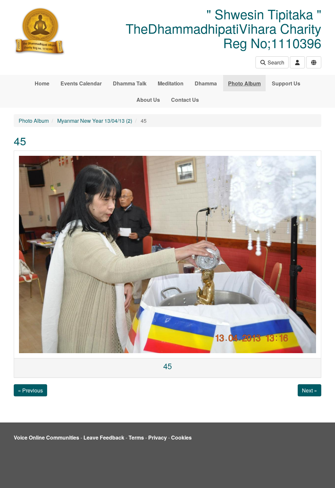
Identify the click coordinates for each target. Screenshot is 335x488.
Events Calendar (81, 83)
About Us (148, 99)
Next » (309, 390)
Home (42, 83)
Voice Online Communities (46, 437)
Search (275, 62)
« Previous (30, 390)
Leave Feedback (103, 437)
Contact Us (185, 99)
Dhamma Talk (130, 83)
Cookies (181, 437)
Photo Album (244, 83)
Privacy (157, 437)
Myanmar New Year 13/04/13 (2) (94, 120)
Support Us (286, 83)
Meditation (171, 83)
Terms (136, 437)
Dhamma (206, 83)
